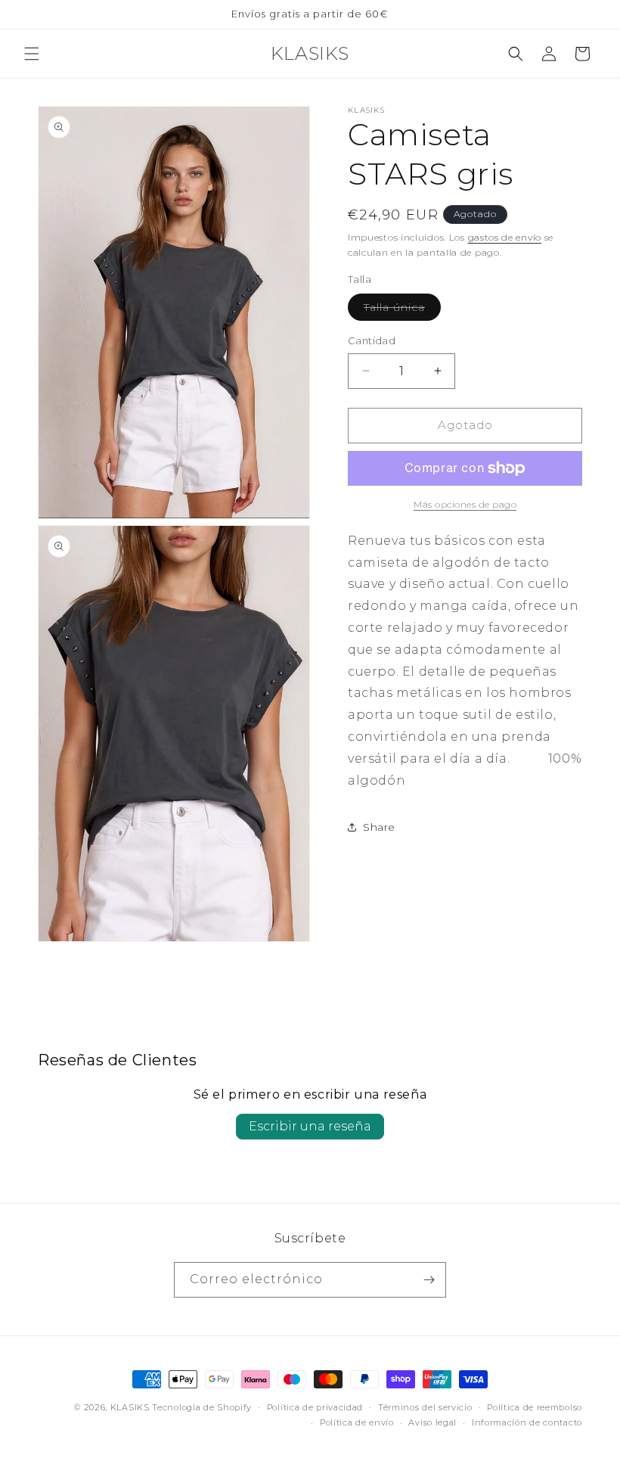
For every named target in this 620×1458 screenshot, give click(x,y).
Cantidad (371, 340)
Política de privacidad (315, 1407)
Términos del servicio (425, 1407)
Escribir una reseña (310, 1126)
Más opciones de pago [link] (465, 504)
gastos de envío (505, 237)
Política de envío (357, 1422)
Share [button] (379, 827)
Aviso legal (432, 1422)
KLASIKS (131, 1407)
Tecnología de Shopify (202, 1407)
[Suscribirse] (428, 1280)
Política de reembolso (534, 1407)
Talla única (402, 310)
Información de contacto (527, 1422)
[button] (31, 53)
